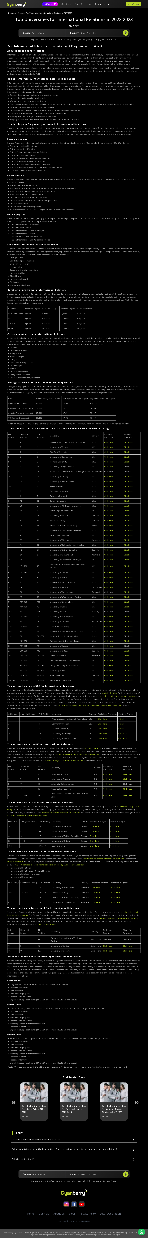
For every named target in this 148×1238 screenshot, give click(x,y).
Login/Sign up (133, 4)
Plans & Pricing (83, 4)
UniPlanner (49, 4)
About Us (59, 1213)
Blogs (72, 1213)
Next (135, 1102)
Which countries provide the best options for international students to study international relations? (64, 1149)
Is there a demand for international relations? (36, 1139)
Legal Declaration (110, 1213)
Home (30, 1213)
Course (21, 13)
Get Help (66, 4)
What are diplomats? (23, 1159)
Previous (12, 1102)
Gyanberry (11, 13)
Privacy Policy (88, 1213)
